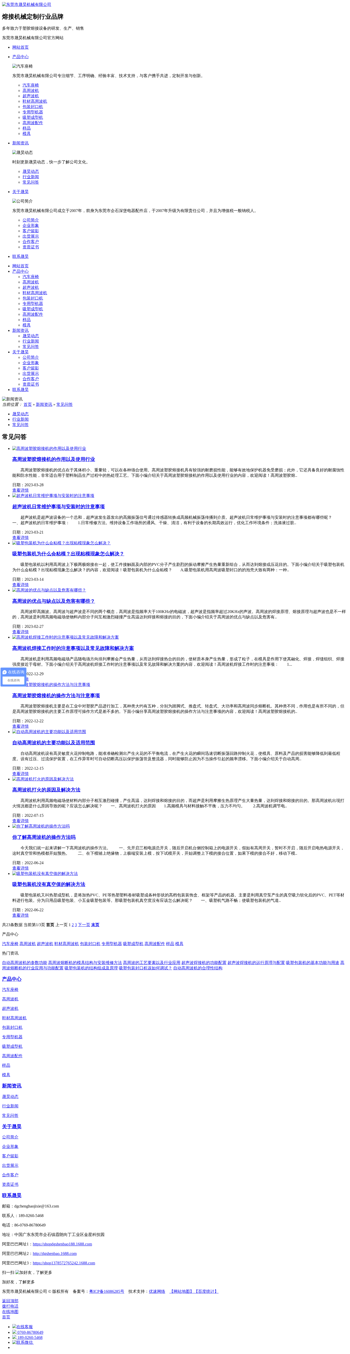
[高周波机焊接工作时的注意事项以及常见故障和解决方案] (65, 637)
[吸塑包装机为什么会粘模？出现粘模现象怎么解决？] (61, 543)
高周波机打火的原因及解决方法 (46, 789)
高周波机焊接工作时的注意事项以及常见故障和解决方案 (73, 648)
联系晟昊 (20, 389)
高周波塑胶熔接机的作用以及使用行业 (53, 459)
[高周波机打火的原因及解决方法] (43, 779)
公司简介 (31, 220)
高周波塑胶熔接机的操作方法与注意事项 (56, 695)
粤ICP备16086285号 (106, 1291)
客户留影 (31, 231)
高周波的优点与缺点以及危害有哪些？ (53, 601)
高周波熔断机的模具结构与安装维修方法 (85, 962)
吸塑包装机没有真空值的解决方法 (48, 884)
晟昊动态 (31, 171)
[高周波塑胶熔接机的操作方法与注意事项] (51, 684)
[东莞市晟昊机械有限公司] (26, 4)
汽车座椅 (31, 85)
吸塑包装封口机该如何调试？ (145, 968)
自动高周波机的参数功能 (24, 962)
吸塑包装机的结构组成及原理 (91, 968)
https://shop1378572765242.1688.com (64, 1263)
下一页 (84, 925)
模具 (27, 133)
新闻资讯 (20, 330)
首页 (28, 404)
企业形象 (31, 225)
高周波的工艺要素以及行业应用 (151, 962)
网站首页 (20, 266)
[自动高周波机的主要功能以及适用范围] (49, 731)
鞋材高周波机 (35, 101)
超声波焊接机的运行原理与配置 (256, 962)
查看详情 (20, 490)
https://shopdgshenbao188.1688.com (62, 1244)
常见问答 (31, 182)
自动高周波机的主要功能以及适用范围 (53, 742)
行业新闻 (31, 177)
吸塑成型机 (33, 117)
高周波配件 (33, 123)
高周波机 (31, 90)
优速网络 (157, 1291)
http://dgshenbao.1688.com (55, 1253)
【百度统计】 (206, 1291)
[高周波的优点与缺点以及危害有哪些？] (49, 590)
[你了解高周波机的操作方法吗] (41, 826)
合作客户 (31, 241)
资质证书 (31, 247)
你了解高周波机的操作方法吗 (44, 837)
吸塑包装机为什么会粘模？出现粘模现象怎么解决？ (68, 553)
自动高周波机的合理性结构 (197, 968)
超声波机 (31, 96)
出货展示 (31, 236)
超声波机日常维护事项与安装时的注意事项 (58, 506)
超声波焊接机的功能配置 (204, 962)
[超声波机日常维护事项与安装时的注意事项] (53, 495)
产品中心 (20, 271)
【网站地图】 (181, 1291)
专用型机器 (33, 112)
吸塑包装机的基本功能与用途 (312, 962)
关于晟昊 (20, 352)
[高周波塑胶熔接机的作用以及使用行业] (49, 448)
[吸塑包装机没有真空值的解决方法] (45, 873)
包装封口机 (33, 106)
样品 (27, 128)
